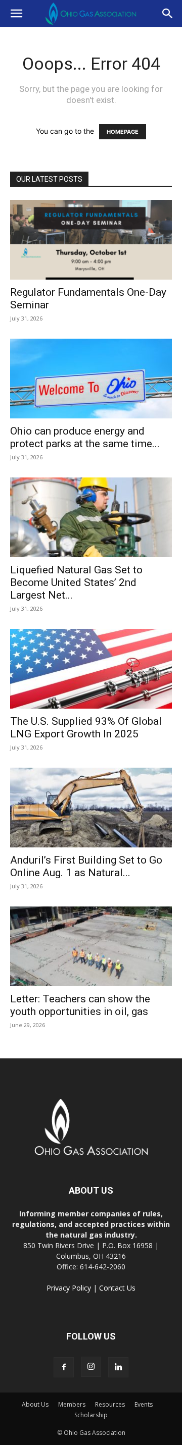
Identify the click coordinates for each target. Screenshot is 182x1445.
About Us (35, 1404)
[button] (16, 13)
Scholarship (91, 1415)
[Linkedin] (118, 1367)
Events (143, 1404)
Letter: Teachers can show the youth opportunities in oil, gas (80, 1005)
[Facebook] (64, 1367)
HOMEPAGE (123, 131)
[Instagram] (91, 1367)
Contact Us (117, 1288)
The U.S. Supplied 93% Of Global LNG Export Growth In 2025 (86, 727)
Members (71, 1404)
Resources (110, 1404)
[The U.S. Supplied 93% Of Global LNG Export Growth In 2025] (91, 669)
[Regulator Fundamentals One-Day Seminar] (91, 240)
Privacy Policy (69, 1288)
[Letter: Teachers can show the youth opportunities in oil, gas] (91, 946)
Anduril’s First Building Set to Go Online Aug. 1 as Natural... (86, 866)
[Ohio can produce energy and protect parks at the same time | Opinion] (91, 378)
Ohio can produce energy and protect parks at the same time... (85, 437)
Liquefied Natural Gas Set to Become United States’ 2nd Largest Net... (76, 582)
